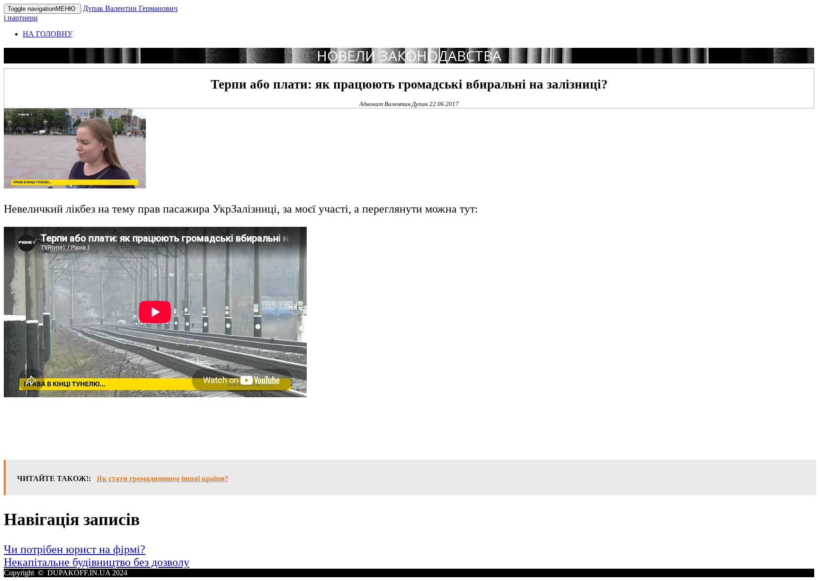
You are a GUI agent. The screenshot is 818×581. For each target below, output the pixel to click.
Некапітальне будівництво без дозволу (96, 562)
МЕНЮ (42, 8)
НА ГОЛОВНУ (47, 34)
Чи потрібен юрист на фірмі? (74, 549)
